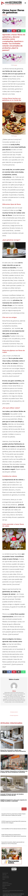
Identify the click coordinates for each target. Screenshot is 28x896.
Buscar (24, 808)
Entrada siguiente (14, 715)
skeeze (15, 135)
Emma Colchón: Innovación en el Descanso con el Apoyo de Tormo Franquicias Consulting (13, 772)
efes (15, 259)
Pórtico (4, 879)
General (4, 14)
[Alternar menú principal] (25, 3)
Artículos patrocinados (7, 890)
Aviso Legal (17, 890)
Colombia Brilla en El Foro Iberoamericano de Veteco (14, 828)
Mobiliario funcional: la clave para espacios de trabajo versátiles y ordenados (13, 800)
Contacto (12, 890)
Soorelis (15, 65)
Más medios (5, 888)
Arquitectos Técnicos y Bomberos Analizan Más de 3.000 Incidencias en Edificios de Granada (13, 814)
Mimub (4, 886)
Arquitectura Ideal (6, 877)
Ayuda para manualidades (7, 883)
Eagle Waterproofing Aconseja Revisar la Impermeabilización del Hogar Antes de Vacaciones (13, 835)
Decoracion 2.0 (5, 873)
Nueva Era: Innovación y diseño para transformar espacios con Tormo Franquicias (13, 751)
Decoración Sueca (6, 876)
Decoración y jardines (6, 885)
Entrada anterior (14, 712)
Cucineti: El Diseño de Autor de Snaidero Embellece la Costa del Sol (12, 795)
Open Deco (4, 874)
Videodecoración (5, 882)
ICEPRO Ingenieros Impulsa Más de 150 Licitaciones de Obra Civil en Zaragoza (13, 822)
